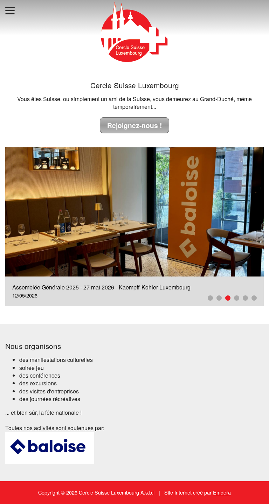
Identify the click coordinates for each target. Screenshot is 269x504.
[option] (134, 226)
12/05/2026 (24, 295)
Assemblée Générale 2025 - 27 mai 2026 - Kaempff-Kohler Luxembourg (101, 287)
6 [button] (254, 298)
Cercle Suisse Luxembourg (134, 85)
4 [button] (236, 298)
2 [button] (219, 298)
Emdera (222, 492)
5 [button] (245, 298)
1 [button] (210, 298)
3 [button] (227, 298)
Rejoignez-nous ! (134, 125)
